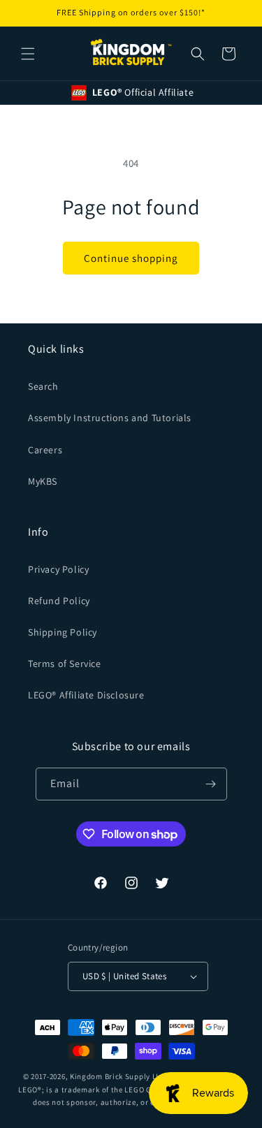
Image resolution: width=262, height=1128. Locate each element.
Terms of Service (64, 663)
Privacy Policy (58, 569)
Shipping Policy (62, 632)
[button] (28, 53)
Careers (45, 450)
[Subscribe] (211, 784)
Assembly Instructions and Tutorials (109, 417)
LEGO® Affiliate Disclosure (86, 695)
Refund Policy (59, 600)
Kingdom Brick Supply (110, 1076)
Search (43, 386)
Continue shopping (131, 258)
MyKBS (42, 481)
